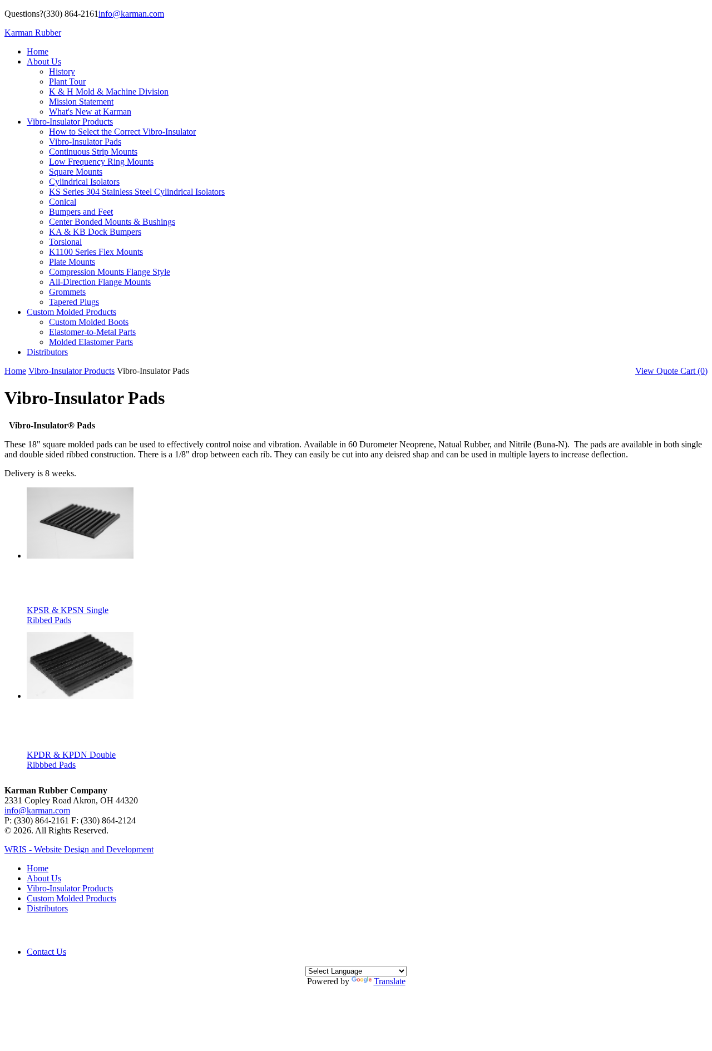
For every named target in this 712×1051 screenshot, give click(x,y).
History (62, 71)
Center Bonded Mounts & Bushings (112, 221)
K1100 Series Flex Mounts (96, 251)
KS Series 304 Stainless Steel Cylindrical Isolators (137, 191)
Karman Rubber (32, 32)
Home (37, 51)
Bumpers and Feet (81, 211)
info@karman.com (131, 13)
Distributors (47, 352)
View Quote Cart (671, 371)
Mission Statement (81, 101)
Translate (390, 981)
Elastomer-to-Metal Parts (92, 332)
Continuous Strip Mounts (93, 151)
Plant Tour (67, 81)
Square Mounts (75, 171)
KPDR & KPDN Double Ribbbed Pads (71, 759)
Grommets (67, 292)
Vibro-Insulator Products (70, 121)
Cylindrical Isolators (84, 181)
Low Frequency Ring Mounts (101, 161)
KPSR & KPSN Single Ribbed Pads (67, 615)
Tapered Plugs (74, 302)
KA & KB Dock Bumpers (95, 231)
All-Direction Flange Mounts (100, 282)
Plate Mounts (72, 262)
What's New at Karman (90, 111)
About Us (44, 61)
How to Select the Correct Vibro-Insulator (122, 131)
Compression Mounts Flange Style (109, 272)
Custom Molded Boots (88, 322)
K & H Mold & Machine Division (109, 91)
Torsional (65, 241)
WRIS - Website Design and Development (79, 849)
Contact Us (46, 951)
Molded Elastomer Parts (91, 342)
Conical (62, 201)
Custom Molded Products (71, 312)
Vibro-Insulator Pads (85, 141)
